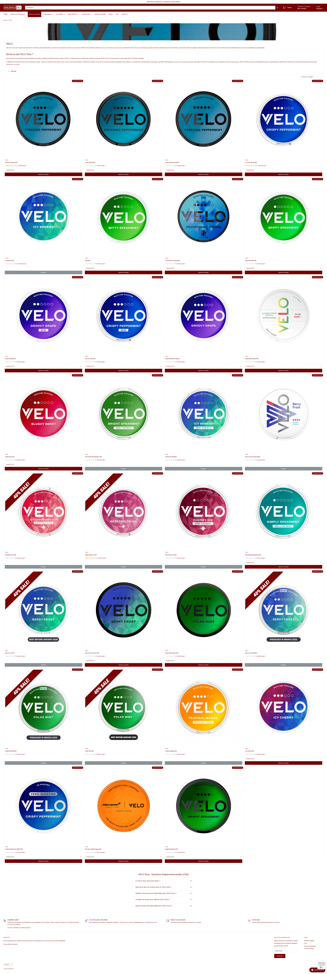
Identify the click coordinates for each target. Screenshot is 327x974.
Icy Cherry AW (249, 751)
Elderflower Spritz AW (251, 358)
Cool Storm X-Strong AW (172, 260)
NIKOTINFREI (72, 14)
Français (6, 964)
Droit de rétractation (310, 946)
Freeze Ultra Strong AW (172, 162)
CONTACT (124, 14)
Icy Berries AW (9, 260)
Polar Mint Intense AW (171, 653)
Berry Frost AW (9, 653)
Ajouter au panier (43, 174)
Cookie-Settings (309, 948)
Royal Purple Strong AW (172, 358)
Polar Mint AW (89, 751)
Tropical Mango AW (171, 751)
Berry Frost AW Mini (251, 653)
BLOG (111, 14)
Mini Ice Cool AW (90, 358)
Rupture (43, 272)
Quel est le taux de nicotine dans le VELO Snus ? (153, 887)
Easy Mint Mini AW (250, 260)
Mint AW (87, 260)
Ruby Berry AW (9, 456)
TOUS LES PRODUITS (17, 14)
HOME (5, 14)
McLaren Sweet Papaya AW (93, 849)
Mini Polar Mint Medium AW (93, 456)
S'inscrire (280, 956)
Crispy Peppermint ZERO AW (14, 849)
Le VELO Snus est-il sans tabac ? (147, 881)
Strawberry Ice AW (10, 555)
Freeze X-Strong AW (11, 162)
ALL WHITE (59, 14)
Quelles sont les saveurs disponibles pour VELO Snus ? (156, 893)
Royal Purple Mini (10, 358)
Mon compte (302, 8)
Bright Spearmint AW (171, 849)
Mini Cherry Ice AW (171, 555)
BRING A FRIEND (100, 14)
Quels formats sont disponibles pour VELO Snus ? (153, 906)
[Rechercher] (277, 8)
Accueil (5, 20)
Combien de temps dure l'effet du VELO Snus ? (152, 899)
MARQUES (47, 14)
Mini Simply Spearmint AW (253, 555)
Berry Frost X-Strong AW (252, 456)
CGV (305, 943)
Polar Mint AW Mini (11, 751)
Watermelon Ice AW (91, 555)
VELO (10, 20)
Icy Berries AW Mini (171, 456)
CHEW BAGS (86, 14)
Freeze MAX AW (90, 162)
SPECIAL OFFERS (34, 14)
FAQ (117, 14)
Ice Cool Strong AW (251, 162)
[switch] (321, 967)
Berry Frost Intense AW (92, 653)
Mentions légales (309, 940)
